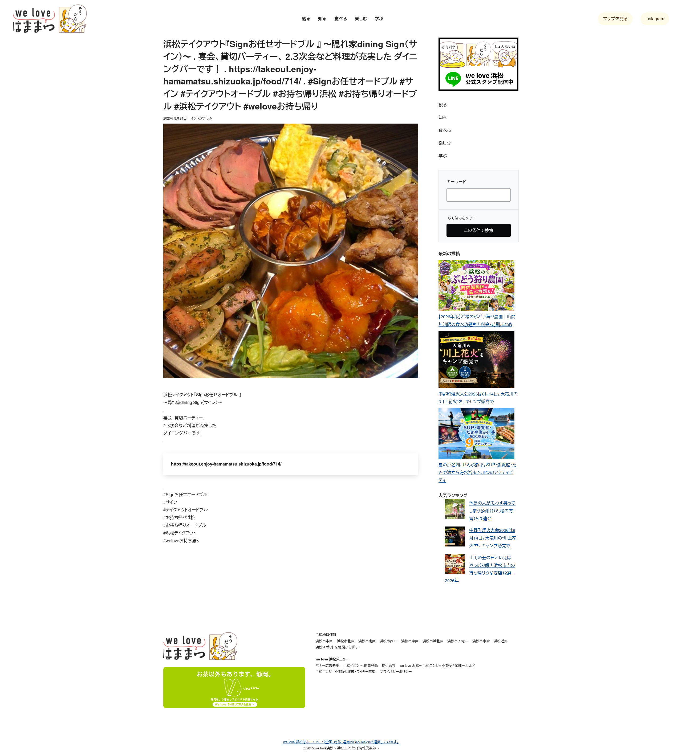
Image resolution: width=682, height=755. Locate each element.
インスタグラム (202, 118)
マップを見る (615, 18)
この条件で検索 (478, 230)
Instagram (655, 18)
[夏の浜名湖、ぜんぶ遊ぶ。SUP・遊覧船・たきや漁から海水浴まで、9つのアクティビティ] (476, 434)
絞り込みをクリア (462, 218)
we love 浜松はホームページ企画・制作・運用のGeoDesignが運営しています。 (341, 741)
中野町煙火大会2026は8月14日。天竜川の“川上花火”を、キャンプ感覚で (492, 538)
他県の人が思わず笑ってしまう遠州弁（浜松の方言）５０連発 (492, 510)
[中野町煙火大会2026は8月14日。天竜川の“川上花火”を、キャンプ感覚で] (476, 360)
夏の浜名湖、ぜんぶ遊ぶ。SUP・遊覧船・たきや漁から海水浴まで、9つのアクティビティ (478, 472)
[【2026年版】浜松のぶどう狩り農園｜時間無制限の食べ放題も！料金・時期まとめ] (476, 286)
